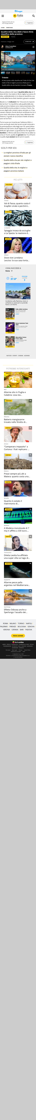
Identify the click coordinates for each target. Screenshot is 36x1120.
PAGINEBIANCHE (7, 646)
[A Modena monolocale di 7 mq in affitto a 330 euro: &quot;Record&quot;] (18, 516)
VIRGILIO (9, 644)
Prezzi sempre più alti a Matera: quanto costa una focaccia (16, 476)
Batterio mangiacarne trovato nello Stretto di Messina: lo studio (14, 422)
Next (33, 73)
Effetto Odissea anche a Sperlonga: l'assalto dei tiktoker (15, 612)
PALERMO (4, 626)
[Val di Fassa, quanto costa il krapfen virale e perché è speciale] (18, 191)
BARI (22, 629)
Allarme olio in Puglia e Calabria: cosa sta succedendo (15, 395)
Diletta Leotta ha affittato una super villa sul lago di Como (16, 558)
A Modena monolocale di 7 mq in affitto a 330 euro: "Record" (16, 531)
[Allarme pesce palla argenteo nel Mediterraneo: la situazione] (18, 570)
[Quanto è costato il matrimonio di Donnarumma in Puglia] (18, 488)
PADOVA (28, 629)
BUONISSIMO (15, 647)
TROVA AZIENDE (18, 636)
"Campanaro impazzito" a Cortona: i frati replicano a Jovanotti (16, 449)
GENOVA (31, 626)
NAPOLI (29, 623)
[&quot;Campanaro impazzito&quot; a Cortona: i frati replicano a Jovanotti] (18, 434)
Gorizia (13, 37)
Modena (6, 525)
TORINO (21, 623)
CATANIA (15, 629)
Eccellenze (9, 184)
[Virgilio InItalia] (18, 16)
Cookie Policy (27, 650)
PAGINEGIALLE (14, 644)
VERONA (6, 629)
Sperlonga (7, 607)
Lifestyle (8, 211)
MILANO (13, 623)
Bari (5, 389)
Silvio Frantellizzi (10, 46)
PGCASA (32, 644)
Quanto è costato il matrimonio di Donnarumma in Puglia (15, 503)
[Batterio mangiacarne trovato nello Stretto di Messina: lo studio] (18, 407)
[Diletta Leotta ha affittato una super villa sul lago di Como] (18, 543)
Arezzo (6, 444)
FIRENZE (13, 626)
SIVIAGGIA (23, 646)
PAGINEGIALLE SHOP (24, 644)
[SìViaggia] (18, 11)
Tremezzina (7, 552)
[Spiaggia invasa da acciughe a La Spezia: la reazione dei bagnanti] (18, 218)
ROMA (5, 623)
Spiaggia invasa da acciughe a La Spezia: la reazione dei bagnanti (17, 233)
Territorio (5, 37)
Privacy (20, 650)
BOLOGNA (22, 626)
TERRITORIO (9, 27)
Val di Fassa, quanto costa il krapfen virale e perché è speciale (17, 206)
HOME (3, 27)
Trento (6, 200)
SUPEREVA (21, 647)
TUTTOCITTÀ (15, 646)
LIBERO (4, 644)
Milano (6, 255)
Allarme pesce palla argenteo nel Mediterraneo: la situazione (17, 585)
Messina (6, 417)
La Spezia (7, 228)
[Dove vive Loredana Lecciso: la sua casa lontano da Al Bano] (18, 245)
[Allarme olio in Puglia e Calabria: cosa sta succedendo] (18, 380)
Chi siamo (8, 650)
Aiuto (24, 651)
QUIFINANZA (30, 646)
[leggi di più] (33, 47)
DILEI (19, 646)
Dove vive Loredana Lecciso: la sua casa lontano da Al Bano (17, 260)
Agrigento (7, 580)
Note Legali (14, 650)
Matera (6, 471)
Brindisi (6, 498)
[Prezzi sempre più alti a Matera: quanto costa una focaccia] (18, 461)
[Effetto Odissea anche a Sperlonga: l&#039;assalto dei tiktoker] (18, 597)
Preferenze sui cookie (16, 651)
